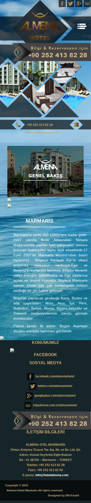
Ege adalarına (75, 275)
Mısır (49, 303)
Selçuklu (75, 308)
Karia (55, 260)
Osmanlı (20, 313)
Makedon (20, 308)
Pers (82, 303)
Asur (61, 303)
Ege (74, 265)
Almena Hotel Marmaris (22, 490)
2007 (17, 240)
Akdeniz (19, 270)
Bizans (62, 308)
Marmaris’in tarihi (28, 235)
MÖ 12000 (51, 235)
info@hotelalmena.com (43, 132)
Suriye (36, 308)
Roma (49, 308)
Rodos (52, 275)
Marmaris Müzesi (52, 255)
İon (72, 303)
